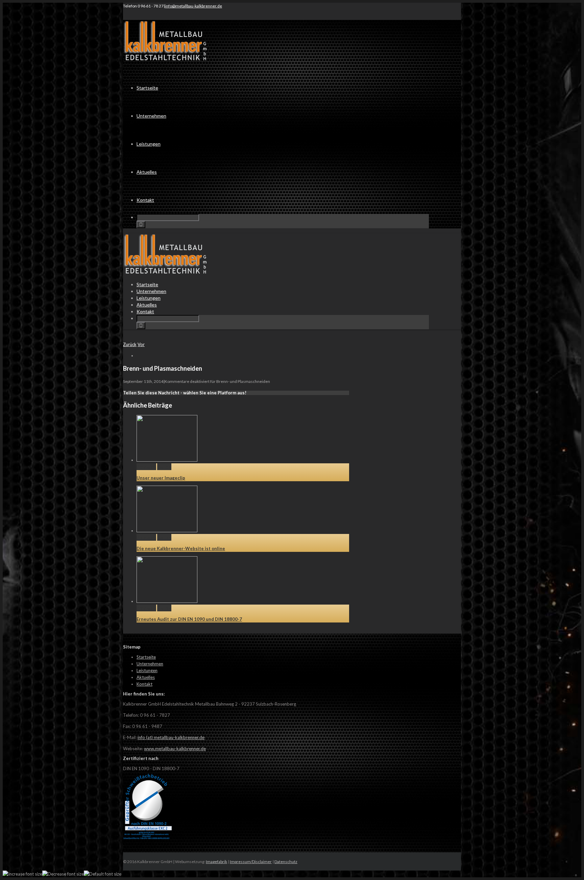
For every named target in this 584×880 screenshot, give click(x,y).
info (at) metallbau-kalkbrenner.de (171, 737)
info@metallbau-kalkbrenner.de (193, 5)
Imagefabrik (216, 861)
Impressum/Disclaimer (251, 861)
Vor (141, 344)
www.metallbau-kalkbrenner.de (175, 748)
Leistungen (149, 144)
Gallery (164, 466)
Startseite (147, 88)
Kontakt (145, 200)
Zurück (130, 344)
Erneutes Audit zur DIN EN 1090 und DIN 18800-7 (189, 619)
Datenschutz (285, 861)
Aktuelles (147, 172)
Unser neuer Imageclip (161, 478)
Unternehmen (151, 116)
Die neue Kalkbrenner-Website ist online (181, 548)
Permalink (146, 466)
